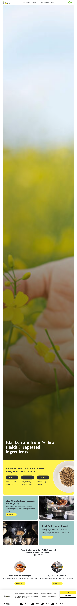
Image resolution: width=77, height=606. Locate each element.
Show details (58, 603)
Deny (68, 598)
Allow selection (68, 595)
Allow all (67, 592)
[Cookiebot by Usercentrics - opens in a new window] (7, 604)
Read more (12, 514)
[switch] (32, 604)
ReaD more (58, 583)
